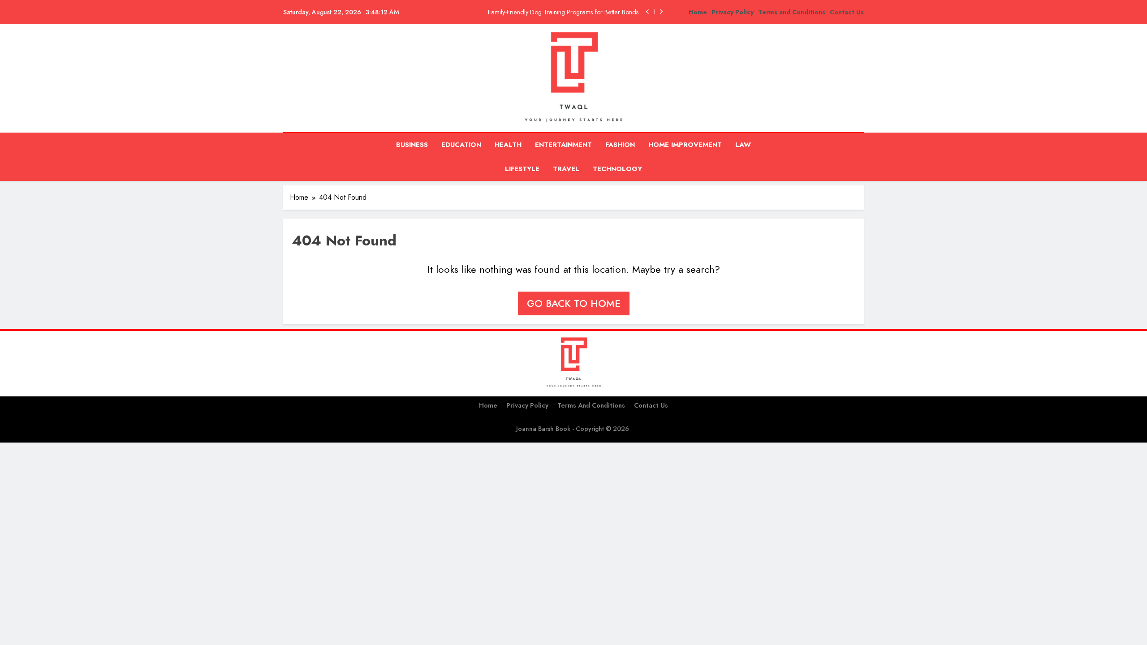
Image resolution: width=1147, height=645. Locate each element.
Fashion (620, 145)
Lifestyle (522, 169)
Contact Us (847, 12)
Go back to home (574, 303)
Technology (617, 169)
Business (412, 145)
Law (743, 145)
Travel (566, 169)
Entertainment (563, 145)
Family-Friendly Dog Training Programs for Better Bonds (563, 12)
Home (698, 12)
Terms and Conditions (791, 12)
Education (461, 145)
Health (508, 145)
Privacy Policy (732, 12)
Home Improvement (685, 145)
